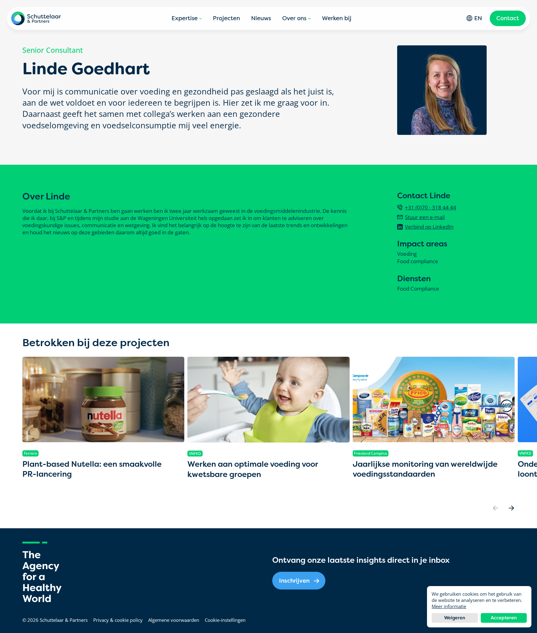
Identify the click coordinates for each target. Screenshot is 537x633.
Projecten (226, 18)
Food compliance (417, 261)
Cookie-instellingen (225, 620)
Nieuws (261, 18)
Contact (507, 18)
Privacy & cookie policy (118, 620)
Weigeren (454, 618)
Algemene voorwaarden (173, 620)
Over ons (294, 18)
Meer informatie (449, 606)
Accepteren (504, 618)
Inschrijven (294, 581)
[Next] (511, 508)
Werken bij (336, 18)
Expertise (185, 18)
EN (478, 18)
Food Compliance (418, 288)
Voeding (407, 253)
